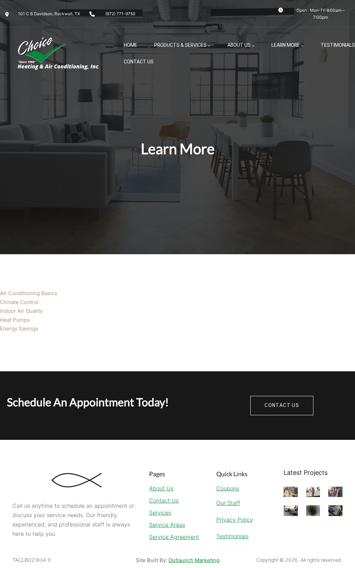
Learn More (285, 45)
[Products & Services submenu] (209, 45)
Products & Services (180, 45)
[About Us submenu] (253, 45)
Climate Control (19, 302)
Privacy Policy (234, 519)
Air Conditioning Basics (28, 293)
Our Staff (228, 502)
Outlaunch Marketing (193, 560)
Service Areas (167, 524)
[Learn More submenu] (302, 45)
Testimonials (232, 536)
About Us (239, 45)
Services (160, 512)
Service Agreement (174, 536)
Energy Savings (19, 328)
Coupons (227, 488)
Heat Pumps (15, 320)
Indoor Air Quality (21, 311)
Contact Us (164, 500)
